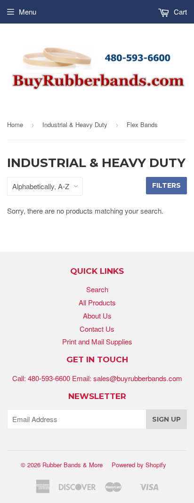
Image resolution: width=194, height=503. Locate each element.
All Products (97, 302)
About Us (97, 315)
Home (15, 124)
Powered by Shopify (139, 464)
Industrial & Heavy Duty (74, 124)
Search (97, 289)
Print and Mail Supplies (97, 341)
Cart (179, 11)
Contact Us (97, 329)
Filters (166, 185)
